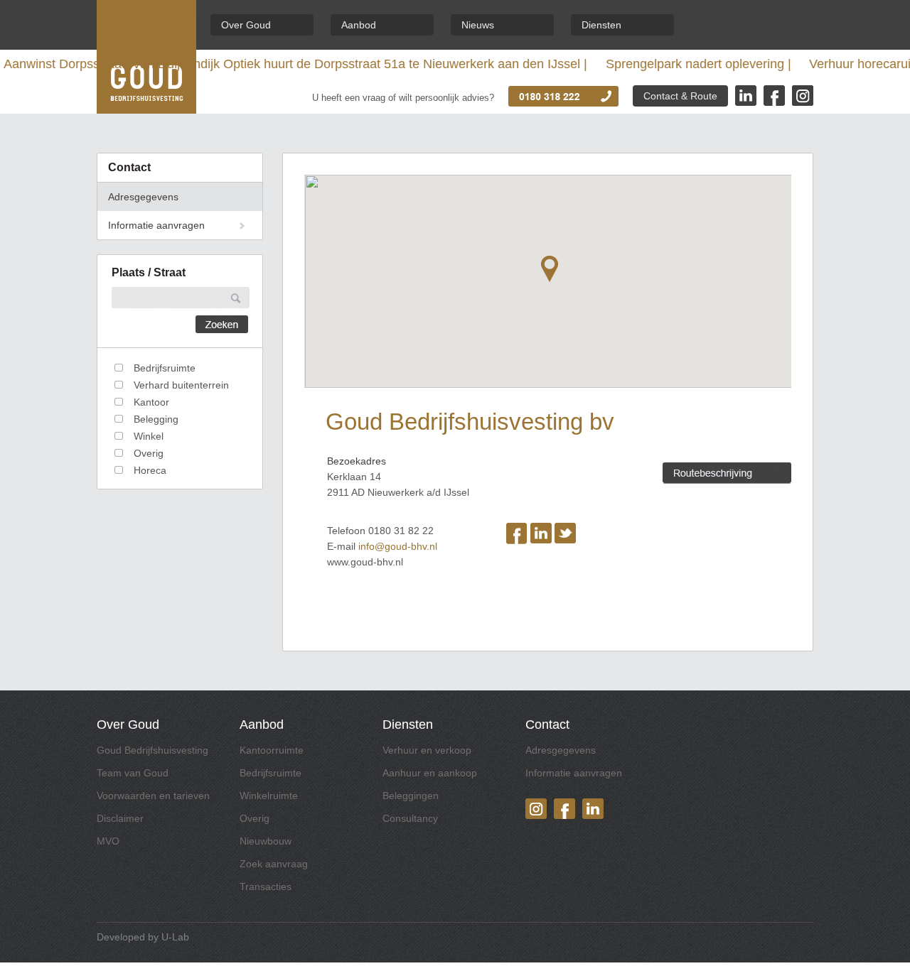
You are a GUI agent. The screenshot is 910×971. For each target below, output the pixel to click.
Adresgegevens (143, 196)
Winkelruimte (269, 795)
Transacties (265, 886)
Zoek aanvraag (274, 863)
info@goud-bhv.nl (397, 546)
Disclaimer (120, 818)
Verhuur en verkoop (426, 750)
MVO (108, 841)
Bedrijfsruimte (270, 773)
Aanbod (358, 25)
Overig (254, 818)
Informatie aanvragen (156, 225)
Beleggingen (410, 795)
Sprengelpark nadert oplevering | (607, 64)
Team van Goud (132, 773)
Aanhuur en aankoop (429, 773)
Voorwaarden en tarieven (153, 795)
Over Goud (246, 25)
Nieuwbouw (265, 841)
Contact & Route (680, 96)
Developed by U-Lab (143, 937)
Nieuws (477, 25)
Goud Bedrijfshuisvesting (152, 750)
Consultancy (410, 818)
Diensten (601, 25)
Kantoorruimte (272, 750)
